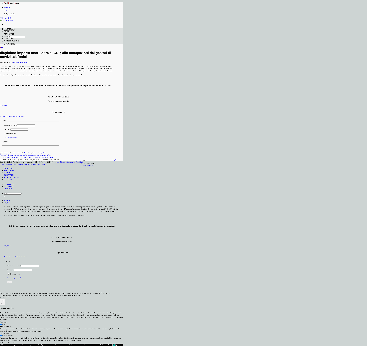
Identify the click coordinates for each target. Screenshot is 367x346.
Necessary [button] (3, 322)
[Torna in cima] (84, 160)
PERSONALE (9, 34)
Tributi (1, 47)
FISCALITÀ (8, 32)
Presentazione (9, 184)
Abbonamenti (9, 186)
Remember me (11, 133)
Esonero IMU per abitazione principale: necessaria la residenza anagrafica (25, 155)
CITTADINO (8, 43)
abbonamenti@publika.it (74, 162)
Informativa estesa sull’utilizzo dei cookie (31, 164)
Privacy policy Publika (8, 164)
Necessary (5, 324)
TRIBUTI (7, 36)
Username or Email (10, 125)
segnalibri (42, 153)
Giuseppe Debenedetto (21, 62)
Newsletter (8, 189)
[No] (116, 345)
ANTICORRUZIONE (11, 41)
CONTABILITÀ (9, 29)
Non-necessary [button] (5, 333)
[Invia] (4, 196)
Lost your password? (11, 137)
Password (7, 129)
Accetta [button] (2, 298)
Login (114, 159)
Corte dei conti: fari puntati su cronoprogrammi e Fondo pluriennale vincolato (26, 157)
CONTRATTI (9, 39)
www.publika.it (60, 162)
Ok (114, 345)
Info (7, 298)
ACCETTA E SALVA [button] (7, 342)
